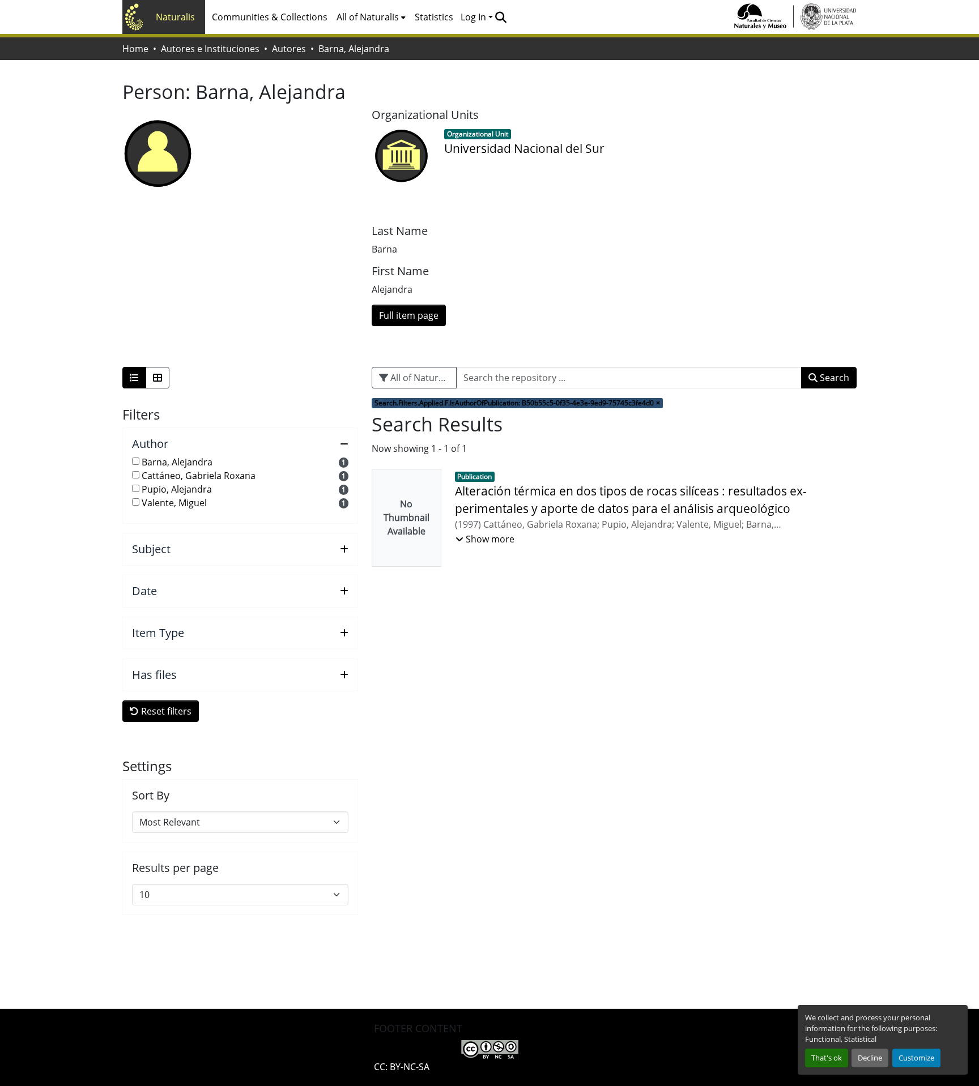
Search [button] (833, 377)
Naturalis (175, 17)
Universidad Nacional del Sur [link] (524, 148)
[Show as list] (134, 377)
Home (135, 48)
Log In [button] (474, 17)
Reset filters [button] (165, 711)
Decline (870, 1058)
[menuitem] (371, 17)
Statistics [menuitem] (434, 17)
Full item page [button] (409, 315)
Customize (916, 1058)
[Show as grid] (157, 377)
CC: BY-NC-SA (401, 1067)
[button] (500, 17)
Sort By (150, 795)
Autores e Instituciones (210, 48)
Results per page (175, 868)
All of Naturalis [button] (368, 17)
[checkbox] (135, 461)
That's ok (826, 1058)
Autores (289, 48)
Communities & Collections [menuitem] (269, 17)
